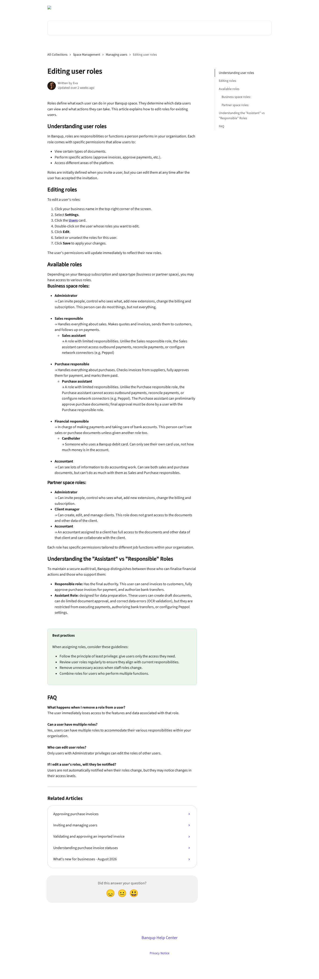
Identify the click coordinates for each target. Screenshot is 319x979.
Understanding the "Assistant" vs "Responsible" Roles (242, 116)
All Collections (57, 54)
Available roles (229, 89)
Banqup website (234, 7)
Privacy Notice (159, 953)
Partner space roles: (235, 105)
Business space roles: (236, 97)
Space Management (86, 54)
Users (73, 220)
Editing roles (227, 81)
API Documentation (204, 7)
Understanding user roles (236, 73)
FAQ (221, 126)
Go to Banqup (174, 7)
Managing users (116, 54)
